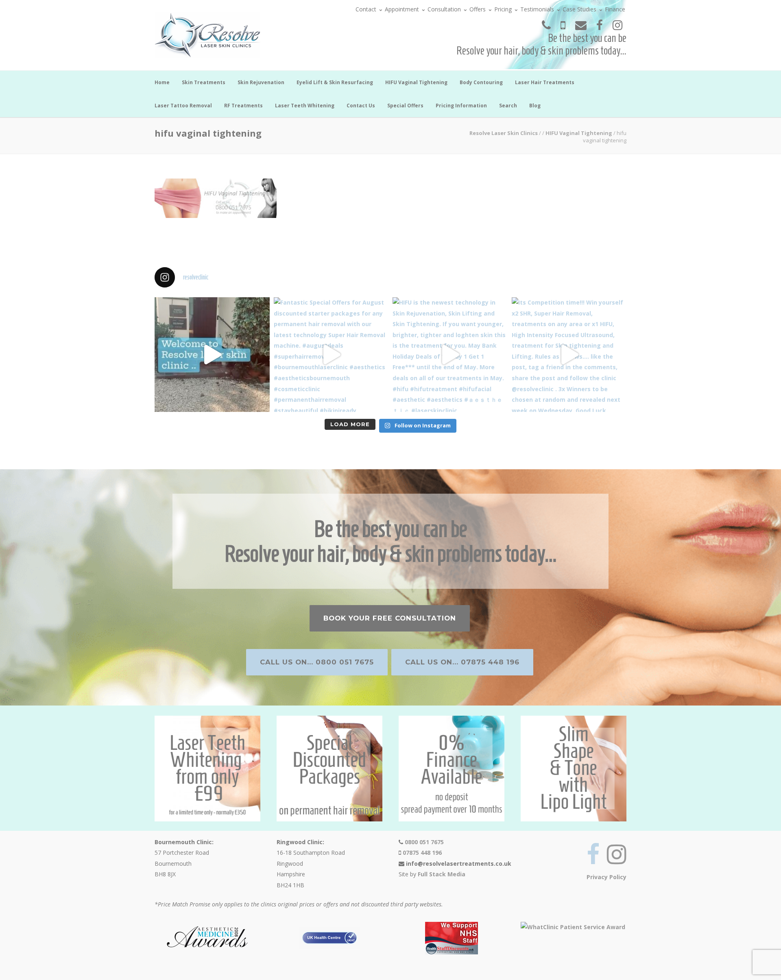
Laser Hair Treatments (544, 82)
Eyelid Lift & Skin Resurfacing (335, 82)
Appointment (402, 9)
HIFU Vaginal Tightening (416, 82)
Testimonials (537, 9)
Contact (366, 9)
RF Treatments (243, 105)
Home (162, 82)
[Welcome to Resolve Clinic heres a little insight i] (212, 354)
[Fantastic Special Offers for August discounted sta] (331, 354)
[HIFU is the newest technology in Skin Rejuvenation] (450, 354)
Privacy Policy (606, 877)
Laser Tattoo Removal (183, 105)
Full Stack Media (441, 874)
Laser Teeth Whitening (304, 105)
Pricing (503, 9)
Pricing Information (461, 105)
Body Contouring (481, 82)
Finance (615, 9)
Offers (477, 9)
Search (508, 105)
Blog (535, 105)
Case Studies (579, 9)
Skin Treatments (203, 82)
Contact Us (361, 105)
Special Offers (405, 105)
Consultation (444, 9)
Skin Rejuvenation (261, 82)
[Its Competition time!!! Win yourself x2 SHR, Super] (569, 354)
